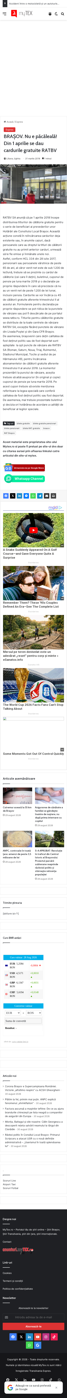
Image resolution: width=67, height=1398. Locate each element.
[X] (12, 496)
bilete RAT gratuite (31, 428)
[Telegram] (40, 496)
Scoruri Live (9, 1180)
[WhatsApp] (33, 496)
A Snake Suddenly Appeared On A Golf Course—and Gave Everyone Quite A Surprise (30, 553)
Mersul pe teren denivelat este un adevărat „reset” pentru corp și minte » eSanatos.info (30, 655)
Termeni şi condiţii (13, 1280)
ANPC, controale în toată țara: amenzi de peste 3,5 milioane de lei (17, 854)
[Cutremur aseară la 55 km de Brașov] (17, 796)
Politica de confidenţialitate (18, 1288)
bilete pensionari (11, 428)
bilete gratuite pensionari (44, 423)
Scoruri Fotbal (10, 1188)
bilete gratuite (23, 423)
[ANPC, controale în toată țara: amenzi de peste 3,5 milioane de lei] (17, 839)
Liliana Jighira (13, 158)
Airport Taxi (9, 1184)
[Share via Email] (46, 496)
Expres (19, 121)
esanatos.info (33, 665)
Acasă (9, 121)
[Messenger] (26, 496)
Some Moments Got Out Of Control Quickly (33, 754)
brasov (46, 428)
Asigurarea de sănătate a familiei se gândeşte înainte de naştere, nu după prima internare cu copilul (49, 814)
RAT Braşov (9, 433)
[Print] (53, 496)
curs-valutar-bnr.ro (20, 1042)
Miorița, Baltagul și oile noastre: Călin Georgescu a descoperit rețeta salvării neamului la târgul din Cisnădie (34, 1125)
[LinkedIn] (19, 496)
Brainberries (33, 563)
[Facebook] (6, 496)
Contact (7, 1241)
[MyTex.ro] (23, 14)
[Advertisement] (33, 64)
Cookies (7, 1273)
